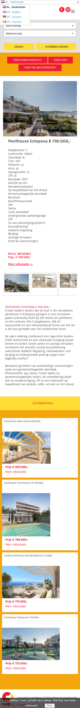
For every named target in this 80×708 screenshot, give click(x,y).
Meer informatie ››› (20, 264)
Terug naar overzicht (27, 60)
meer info (60, 60)
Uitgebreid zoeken (56, 46)
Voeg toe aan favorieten (40, 67)
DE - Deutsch (14, 17)
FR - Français (14, 21)
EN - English (14, 12)
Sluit (50, 705)
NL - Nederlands (14, 2)
